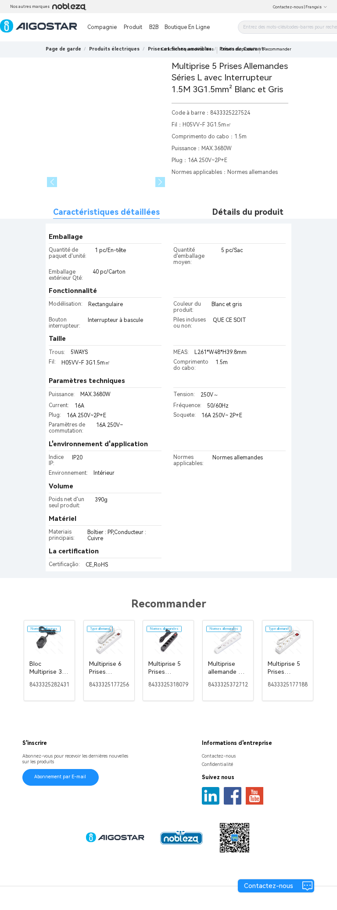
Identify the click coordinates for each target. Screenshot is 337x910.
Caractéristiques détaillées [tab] (106, 212)
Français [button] (313, 7)
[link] (114, 49)
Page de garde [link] (63, 49)
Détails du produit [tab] (247, 212)
